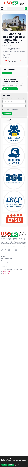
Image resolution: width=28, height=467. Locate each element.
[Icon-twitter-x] (12, 250)
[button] (2, 8)
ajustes (12, 462)
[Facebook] (5, 250)
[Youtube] (16, 250)
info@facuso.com (7, 271)
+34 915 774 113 (7, 273)
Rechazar (11, 464)
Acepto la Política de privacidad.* (11, 109)
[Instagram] (2, 250)
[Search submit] (26, 8)
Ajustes (17, 464)
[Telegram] (9, 250)
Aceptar (4, 464)
